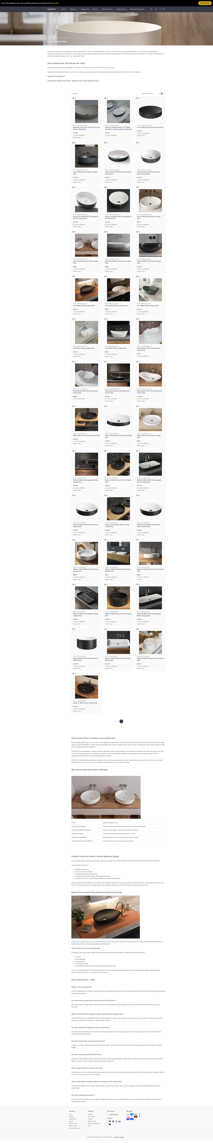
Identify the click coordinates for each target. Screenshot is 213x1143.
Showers (90, 1119)
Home (64, 9)
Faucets (95, 9)
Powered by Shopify (119, 1137)
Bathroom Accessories (137, 9)
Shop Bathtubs (205, 3)
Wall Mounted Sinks (63, 81)
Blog (89, 1126)
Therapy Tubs (85, 9)
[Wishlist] (160, 9)
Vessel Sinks (51, 81)
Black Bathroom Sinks (91, 81)
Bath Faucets (91, 1116)
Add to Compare (80, 135)
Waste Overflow (122, 9)
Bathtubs (73, 9)
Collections (55, 37)
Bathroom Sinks (107, 9)
